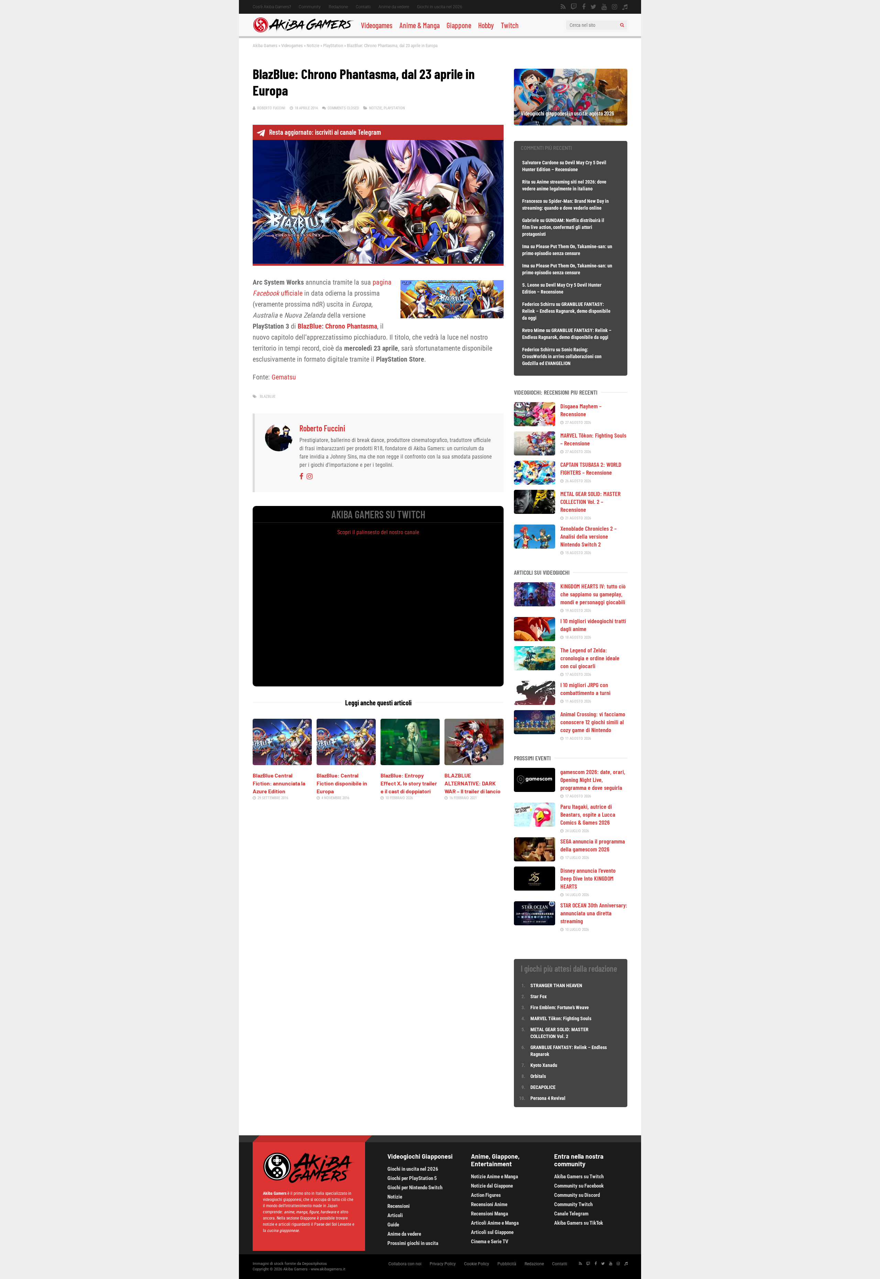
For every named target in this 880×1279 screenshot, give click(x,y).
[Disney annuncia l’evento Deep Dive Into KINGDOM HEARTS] (534, 888)
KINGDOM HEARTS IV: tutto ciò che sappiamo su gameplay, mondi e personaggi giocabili (593, 594)
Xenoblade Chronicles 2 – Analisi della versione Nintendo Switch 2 (588, 536)
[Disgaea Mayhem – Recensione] (534, 424)
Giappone (459, 25)
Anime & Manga (419, 25)
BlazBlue (267, 396)
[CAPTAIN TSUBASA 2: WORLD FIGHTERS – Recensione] (534, 482)
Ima (525, 246)
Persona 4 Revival (547, 1098)
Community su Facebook (579, 1186)
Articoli (395, 1215)
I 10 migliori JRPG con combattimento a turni (585, 688)
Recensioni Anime (489, 1204)
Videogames (377, 25)
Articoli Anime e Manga (495, 1223)
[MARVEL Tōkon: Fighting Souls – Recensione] (534, 453)
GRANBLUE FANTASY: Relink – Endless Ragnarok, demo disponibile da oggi (566, 311)
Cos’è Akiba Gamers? (272, 6)
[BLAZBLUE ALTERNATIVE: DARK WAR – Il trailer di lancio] (474, 763)
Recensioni (398, 1206)
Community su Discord (577, 1195)
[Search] (622, 25)
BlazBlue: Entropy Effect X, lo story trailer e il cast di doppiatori (409, 783)
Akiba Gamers (265, 45)
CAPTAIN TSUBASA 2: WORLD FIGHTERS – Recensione (591, 468)
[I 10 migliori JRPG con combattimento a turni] (534, 702)
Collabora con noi (404, 1263)
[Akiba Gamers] (303, 31)
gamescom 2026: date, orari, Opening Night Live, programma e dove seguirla (592, 779)
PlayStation (333, 45)
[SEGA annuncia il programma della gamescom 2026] (534, 859)
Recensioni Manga (489, 1214)
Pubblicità (506, 1263)
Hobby (486, 25)
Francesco (532, 201)
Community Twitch (573, 1204)
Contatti (363, 6)
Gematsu (284, 377)
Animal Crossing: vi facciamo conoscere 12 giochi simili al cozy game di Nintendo (592, 722)
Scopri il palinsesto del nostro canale (378, 532)
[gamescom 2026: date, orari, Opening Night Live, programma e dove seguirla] (534, 789)
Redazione (338, 6)
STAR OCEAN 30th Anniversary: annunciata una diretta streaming (593, 913)
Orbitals (538, 1076)
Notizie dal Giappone (492, 1186)
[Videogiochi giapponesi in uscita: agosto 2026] (570, 123)
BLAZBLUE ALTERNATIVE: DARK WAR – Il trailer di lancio (472, 783)
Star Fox (538, 996)
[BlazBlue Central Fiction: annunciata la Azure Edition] (282, 763)
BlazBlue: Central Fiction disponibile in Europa (342, 783)
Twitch (510, 25)
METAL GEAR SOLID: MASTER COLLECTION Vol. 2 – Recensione (590, 501)
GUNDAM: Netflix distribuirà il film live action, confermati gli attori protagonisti (563, 227)
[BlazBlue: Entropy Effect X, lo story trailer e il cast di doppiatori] (410, 763)
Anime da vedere (393, 6)
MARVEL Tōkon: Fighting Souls (561, 1018)
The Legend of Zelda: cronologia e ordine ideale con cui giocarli (589, 658)
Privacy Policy (443, 1263)
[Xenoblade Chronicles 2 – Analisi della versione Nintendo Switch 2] (534, 546)
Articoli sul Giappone (492, 1232)
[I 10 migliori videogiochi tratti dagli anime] (534, 639)
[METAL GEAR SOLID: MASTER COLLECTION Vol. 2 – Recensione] (534, 511)
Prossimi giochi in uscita (412, 1243)
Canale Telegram (571, 1214)
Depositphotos (314, 1263)
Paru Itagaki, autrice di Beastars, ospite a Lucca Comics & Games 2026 (587, 814)
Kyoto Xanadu (543, 1065)
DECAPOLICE (543, 1087)
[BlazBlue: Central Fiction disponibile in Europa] (346, 763)
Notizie (313, 45)
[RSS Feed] (563, 7)
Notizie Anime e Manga (494, 1176)
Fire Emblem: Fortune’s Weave (559, 1007)
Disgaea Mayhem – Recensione (581, 410)
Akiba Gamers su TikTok (578, 1223)
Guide (393, 1225)
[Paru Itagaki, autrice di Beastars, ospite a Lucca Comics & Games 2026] (534, 824)
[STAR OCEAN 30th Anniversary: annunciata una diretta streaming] (534, 923)
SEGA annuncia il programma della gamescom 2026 (592, 845)
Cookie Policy (476, 1263)
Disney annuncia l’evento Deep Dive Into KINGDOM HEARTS (588, 878)
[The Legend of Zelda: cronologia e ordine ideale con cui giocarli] (534, 668)
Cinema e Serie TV (489, 1241)
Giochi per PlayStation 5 (412, 1178)
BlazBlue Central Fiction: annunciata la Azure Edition (279, 783)
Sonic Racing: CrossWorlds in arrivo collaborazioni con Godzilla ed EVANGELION (562, 356)
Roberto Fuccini (271, 108)
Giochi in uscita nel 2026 (439, 6)
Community (310, 6)
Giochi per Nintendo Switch (414, 1187)
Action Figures (486, 1195)
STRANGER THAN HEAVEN (556, 985)
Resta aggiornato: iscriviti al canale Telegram (325, 132)
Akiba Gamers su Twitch (579, 1176)
